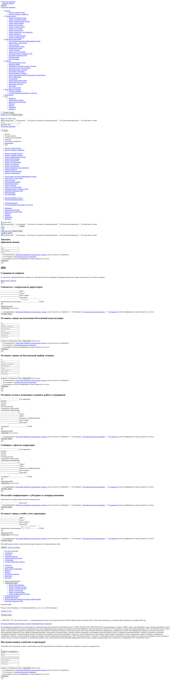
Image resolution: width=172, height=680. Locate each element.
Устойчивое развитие (12, 574)
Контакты (12, 109)
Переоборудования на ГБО (18, 55)
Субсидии (8, 554)
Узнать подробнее (14, 547)
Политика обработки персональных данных (16, 624)
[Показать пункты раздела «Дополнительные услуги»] (23, 198)
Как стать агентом (15, 88)
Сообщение (5, 426)
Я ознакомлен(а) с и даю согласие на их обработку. (36, 255)
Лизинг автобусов (15, 34)
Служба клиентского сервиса (15, 562)
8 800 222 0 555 (6, 115)
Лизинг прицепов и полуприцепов (21, 32)
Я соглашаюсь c (19, 256)
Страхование (13, 79)
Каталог (7, 11)
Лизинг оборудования (16, 23)
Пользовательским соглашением (25, 256)
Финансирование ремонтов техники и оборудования (23, 599)
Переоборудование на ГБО (14, 601)
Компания (12, 98)
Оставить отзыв (6, 615)
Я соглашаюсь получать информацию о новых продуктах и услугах (26, 258)
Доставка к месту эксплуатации (19, 68)
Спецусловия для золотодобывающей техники (24, 41)
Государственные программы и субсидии (23, 93)
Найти (22, 226)
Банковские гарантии (16, 84)
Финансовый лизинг (11, 583)
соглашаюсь (113, 312)
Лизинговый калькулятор (13, 558)
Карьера (11, 105)
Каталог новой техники (17, 12)
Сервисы (8, 61)
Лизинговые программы (13, 39)
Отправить (5, 260)
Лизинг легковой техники (17, 18)
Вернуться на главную (8, 280)
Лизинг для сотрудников (17, 52)
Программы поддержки (13, 89)
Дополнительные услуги (17, 62)
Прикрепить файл (16, 341)
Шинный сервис (14, 64)
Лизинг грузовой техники (17, 19)
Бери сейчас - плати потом (18, 43)
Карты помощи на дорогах (18, 73)
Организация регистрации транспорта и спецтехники (27, 75)
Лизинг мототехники (16, 30)
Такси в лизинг (14, 45)
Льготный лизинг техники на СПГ (20, 54)
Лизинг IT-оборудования (17, 36)
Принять (4, 547)
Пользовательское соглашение (41, 624)
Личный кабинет (8, 3)
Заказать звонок (17, 115)
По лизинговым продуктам (69, 120)
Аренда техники (14, 50)
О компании (9, 567)
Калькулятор (9, 95)
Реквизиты (12, 107)
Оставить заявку (9, 112)
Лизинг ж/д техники (16, 28)
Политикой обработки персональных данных (31, 255)
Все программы (14, 59)
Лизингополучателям (16, 100)
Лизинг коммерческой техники (19, 21)
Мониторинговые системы (18, 70)
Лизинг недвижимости (16, 37)
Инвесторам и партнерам (17, 102)
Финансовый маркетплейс (18, 80)
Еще (6, 96)
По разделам (21, 120)
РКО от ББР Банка (15, 77)
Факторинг (12, 86)
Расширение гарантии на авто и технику (22, 66)
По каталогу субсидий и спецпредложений (43, 120)
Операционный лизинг (17, 46)
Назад (5, 130)
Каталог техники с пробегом (18, 14)
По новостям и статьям (89, 120)
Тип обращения (25, 399)
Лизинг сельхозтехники (17, 27)
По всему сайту (8, 120)
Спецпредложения (15, 91)
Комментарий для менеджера (11, 301)
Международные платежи (17, 82)
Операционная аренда (12, 596)
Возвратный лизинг (15, 48)
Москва (4, 5)
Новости (12, 104)
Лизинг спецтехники (16, 25)
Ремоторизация (14, 57)
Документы (9, 553)
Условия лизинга (10, 16)
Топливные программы (17, 71)
